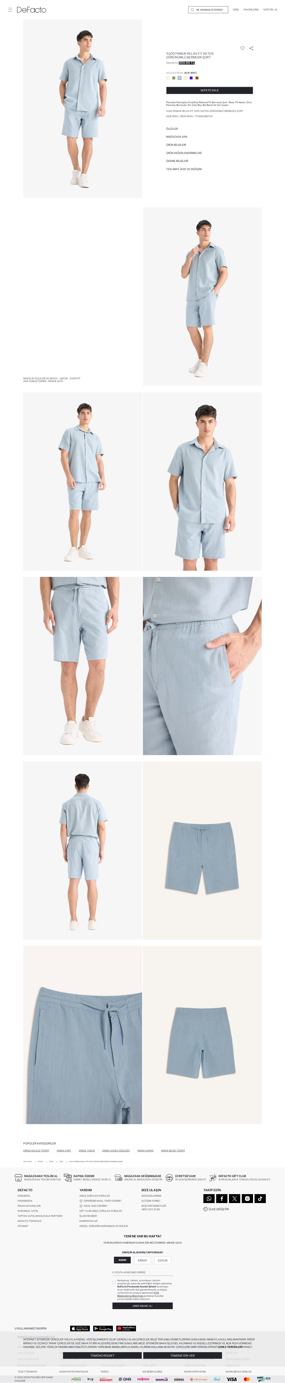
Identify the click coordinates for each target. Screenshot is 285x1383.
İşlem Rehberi (88, 1215)
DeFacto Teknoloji (29, 1221)
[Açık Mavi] (179, 78)
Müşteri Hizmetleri (154, 1205)
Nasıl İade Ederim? (95, 1205)
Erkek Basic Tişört (173, 1150)
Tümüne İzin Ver (182, 1355)
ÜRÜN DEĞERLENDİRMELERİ (184, 153)
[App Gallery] (126, 1328)
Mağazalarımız (151, 1195)
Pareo (105, 1371)
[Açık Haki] (173, 78)
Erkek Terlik (87, 1150)
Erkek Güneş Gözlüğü (116, 1150)
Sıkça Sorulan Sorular (94, 1195)
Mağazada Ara (176, 136)
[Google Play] (103, 1328)
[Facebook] (221, 1198)
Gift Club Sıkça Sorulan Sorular (100, 1210)
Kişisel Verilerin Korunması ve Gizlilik (103, 1226)
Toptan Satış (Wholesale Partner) (40, 1215)
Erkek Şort (64, 1150)
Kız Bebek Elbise (152, 1371)
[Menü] (10, 9)
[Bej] (185, 78)
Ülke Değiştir (219, 1209)
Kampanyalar (88, 1221)
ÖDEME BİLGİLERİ (177, 161)
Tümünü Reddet (102, 1355)
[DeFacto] (31, 10)
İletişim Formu (151, 1200)
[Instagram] (247, 1198)
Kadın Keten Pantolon (73, 1371)
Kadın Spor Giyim (195, 1371)
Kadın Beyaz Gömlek (238, 1371)
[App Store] (80, 1328)
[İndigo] (191, 78)
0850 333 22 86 (151, 1209)
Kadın (122, 1260)
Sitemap (23, 1226)
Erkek (142, 1260)
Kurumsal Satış (28, 1210)
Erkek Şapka (145, 1150)
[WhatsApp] (209, 1198)
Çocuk (163, 1260)
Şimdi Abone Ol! (142, 1305)
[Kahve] (197, 78)
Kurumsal (24, 1195)
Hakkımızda (25, 1200)
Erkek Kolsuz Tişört (36, 1150)
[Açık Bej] (168, 78)
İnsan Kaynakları (29, 1205)
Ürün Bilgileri (176, 144)
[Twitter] (234, 1198)
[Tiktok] (260, 1198)
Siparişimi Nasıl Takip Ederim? (102, 1200)
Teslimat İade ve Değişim (184, 169)
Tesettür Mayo (27, 1371)
